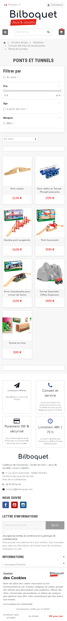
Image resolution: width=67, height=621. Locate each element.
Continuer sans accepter (11, 616)
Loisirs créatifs (21, 468)
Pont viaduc (17, 189)
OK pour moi (56, 616)
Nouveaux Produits (15, 565)
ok (56, 525)
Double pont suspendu (17, 240)
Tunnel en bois (17, 343)
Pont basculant (50, 240)
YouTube (14, 505)
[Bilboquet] (33, 18)
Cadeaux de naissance (15, 465)
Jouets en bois (38, 465)
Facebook (5, 505)
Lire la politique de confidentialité (18, 604)
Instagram (23, 505)
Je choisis (33, 616)
